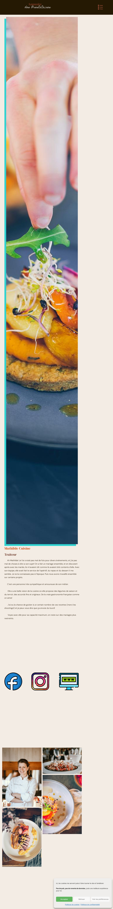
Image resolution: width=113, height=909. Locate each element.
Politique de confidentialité (90, 904)
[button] (100, 8)
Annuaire (35, 4)
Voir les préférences (100, 899)
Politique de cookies (72, 904)
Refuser (82, 899)
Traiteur (10, 554)
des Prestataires (38, 7)
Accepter (64, 899)
